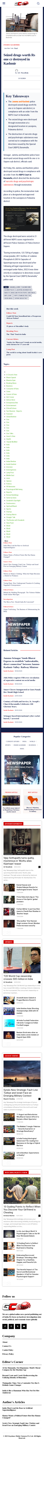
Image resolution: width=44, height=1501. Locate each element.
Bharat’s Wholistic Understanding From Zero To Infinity (33, 809)
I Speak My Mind (11, 442)
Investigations (11, 470)
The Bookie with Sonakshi (15, 520)
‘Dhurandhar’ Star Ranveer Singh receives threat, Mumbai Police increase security (28, 923)
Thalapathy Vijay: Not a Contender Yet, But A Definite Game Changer (20, 1384)
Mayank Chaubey (9, 1099)
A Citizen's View (11, 375)
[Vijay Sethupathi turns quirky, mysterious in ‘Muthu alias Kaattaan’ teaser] (22, 842)
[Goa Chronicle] (22, 3)
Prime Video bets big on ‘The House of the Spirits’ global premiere (27, 899)
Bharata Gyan (10, 380)
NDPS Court (8, 295)
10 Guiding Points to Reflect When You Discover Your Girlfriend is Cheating (22, 1209)
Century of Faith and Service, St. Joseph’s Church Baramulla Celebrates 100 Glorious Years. (22, 704)
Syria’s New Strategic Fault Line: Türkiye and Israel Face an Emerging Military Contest (21, 565)
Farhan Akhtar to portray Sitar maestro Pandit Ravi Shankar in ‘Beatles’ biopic (28, 911)
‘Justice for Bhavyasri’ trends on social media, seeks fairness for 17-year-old (24, 343)
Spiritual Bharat (11, 506)
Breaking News (12, 331)
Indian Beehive (11, 461)
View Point (10, 523)
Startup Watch (11, 515)
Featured (9, 414)
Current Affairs (12, 339)
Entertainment (11, 405)
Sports (8, 509)
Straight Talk (10, 517)
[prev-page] (5, 932)
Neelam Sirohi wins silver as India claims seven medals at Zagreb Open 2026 (28, 1035)
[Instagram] (11, 1326)
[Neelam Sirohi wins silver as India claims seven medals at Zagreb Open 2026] (9, 1035)
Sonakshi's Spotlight (13, 501)
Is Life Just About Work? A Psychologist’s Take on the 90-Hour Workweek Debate (28, 1233)
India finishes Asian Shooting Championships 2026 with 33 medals (28, 1011)
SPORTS (8, 942)
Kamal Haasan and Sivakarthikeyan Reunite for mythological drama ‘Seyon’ (27, 887)
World (8, 526)
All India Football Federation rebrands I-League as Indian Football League (27, 1023)
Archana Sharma (9, 1215)
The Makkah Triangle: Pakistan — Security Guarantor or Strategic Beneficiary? (28, 1129)
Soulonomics (10, 503)
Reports (9, 323)
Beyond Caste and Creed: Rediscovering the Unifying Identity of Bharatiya (20, 1376)
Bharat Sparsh (11, 377)
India (8, 445)
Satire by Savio (11, 498)
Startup (9, 512)
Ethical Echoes (11, 408)
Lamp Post (10, 349)
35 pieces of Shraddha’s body (17, 326)
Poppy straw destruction (22, 295)
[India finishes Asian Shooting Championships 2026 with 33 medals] (9, 1011)
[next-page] (8, 932)
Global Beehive (11, 417)
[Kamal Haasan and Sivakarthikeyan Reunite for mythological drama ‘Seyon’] (9, 887)
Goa (7, 419)
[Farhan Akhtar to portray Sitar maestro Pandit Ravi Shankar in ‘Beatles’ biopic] (9, 911)
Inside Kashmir (12, 45)
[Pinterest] (28, 84)
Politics (9, 484)
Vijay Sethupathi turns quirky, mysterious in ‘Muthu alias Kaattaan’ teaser (19, 861)
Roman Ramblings (12, 495)
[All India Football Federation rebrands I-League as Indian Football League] (9, 1023)
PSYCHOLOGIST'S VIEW (16, 1173)
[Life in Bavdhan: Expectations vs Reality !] (9, 1155)
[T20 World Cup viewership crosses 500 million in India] (22, 960)
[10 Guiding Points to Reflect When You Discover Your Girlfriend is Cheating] (22, 1190)
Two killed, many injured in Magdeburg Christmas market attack (11, 809)
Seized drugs (8, 298)
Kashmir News (26, 287)
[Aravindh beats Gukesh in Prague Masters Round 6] (9, 1000)
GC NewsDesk (23, 73)
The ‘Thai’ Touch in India (16, 334)
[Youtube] (24, 1326)
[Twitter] (23, 84)
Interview (9, 467)
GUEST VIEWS (11, 1056)
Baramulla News (15, 287)
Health (8, 439)
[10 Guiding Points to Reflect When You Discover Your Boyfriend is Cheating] (9, 1246)
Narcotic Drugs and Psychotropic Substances (19, 292)
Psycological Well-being (14, 489)
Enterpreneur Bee (12, 403)
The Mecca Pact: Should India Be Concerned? (19, 602)
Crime (8, 391)
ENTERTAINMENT (13, 824)
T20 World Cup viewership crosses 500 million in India (18, 977)
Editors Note (11, 313)
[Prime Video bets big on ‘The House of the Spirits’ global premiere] (9, 899)
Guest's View (10, 436)
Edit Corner (10, 397)
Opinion (8, 481)
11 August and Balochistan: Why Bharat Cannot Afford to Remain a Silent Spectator (28, 1117)
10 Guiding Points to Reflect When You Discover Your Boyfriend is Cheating (27, 1245)
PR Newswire (10, 487)
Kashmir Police (9, 290)
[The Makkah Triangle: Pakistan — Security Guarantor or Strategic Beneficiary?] (9, 1129)
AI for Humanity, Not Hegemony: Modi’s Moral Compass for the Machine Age (21, 1369)
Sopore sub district (21, 298)
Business (9, 386)
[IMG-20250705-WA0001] (22, 233)
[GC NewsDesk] (22, 70)
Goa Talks (9, 433)
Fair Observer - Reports (14, 411)
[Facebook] (17, 84)
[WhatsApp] (33, 84)
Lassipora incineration (23, 290)
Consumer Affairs (12, 389)
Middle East (10, 475)
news (8, 478)
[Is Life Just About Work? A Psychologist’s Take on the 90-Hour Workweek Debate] (9, 1234)
